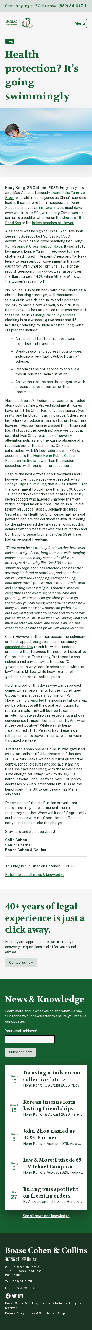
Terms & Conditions (40, 1313)
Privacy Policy (14, 1313)
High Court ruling (32, 484)
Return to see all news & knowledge (34, 875)
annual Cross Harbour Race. (40, 246)
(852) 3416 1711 (72, 6)
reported (37, 700)
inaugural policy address (55, 315)
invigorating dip (51, 208)
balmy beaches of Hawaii (53, 223)
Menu (80, 23)
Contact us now (21, 963)
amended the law (19, 647)
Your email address (21, 1031)
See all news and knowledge (46, 1216)
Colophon (63, 1313)
